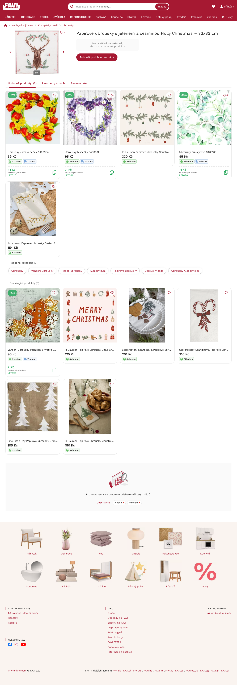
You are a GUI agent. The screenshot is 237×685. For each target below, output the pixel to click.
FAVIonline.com (17, 670)
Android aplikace (221, 613)
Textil (101, 553)
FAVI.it (169, 670)
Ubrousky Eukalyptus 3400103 (197, 152)
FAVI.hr (159, 670)
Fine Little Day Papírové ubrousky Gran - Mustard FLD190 (43, 440)
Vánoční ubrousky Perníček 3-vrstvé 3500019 (35, 349)
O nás (111, 613)
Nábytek (32, 553)
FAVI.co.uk (192, 670)
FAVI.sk (117, 670)
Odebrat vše (103, 502)
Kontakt (13, 617)
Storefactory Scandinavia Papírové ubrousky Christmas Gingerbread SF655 (167, 349)
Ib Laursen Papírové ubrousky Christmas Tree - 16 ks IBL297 (102, 440)
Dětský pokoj (135, 586)
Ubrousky (68, 25)
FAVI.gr (215, 670)
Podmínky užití (116, 647)
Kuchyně (205, 553)
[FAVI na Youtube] (23, 644)
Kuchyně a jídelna (22, 25)
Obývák (66, 586)
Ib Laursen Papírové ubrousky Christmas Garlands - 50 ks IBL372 (162, 152)
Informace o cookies (120, 651)
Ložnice (101, 586)
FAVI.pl (127, 670)
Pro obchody (115, 637)
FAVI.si (225, 670)
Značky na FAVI (117, 622)
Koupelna (31, 586)
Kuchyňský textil (48, 25)
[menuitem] (10, 17)
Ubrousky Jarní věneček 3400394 (28, 152)
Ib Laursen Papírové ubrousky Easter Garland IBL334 (40, 243)
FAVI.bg (204, 670)
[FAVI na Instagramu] (16, 644)
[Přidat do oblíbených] (55, 95)
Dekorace (66, 553)
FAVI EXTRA (114, 642)
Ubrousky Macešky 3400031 (82, 152)
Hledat (162, 6)
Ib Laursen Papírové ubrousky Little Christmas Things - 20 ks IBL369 (107, 349)
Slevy (205, 586)
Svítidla (136, 553)
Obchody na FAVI (118, 617)
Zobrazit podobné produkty (97, 57)
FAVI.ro (137, 670)
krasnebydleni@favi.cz (25, 613)
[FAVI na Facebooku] (10, 644)
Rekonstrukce (170, 553)
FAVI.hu (148, 670)
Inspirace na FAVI (118, 627)
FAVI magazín (115, 632)
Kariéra (12, 622)
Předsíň (170, 586)
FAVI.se (179, 670)
